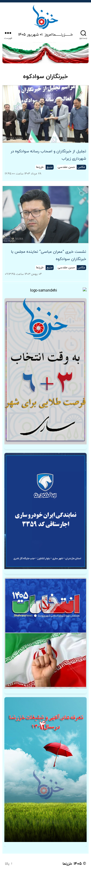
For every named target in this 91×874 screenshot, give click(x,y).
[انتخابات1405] (45, 633)
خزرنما (67, 863)
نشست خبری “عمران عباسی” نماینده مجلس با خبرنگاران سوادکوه (48, 255)
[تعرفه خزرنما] (45, 769)
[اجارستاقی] (45, 511)
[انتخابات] (45, 371)
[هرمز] (45, 52)
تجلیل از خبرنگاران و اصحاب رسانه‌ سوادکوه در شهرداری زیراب (48, 155)
